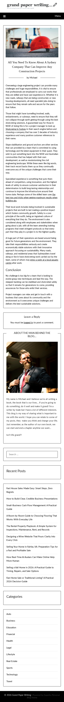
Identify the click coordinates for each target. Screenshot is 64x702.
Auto (8, 614)
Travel (9, 681)
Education (11, 628)
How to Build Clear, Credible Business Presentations (32, 499)
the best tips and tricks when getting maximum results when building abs (31, 198)
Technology (12, 675)
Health (9, 641)
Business (10, 621)
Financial (10, 634)
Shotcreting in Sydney (16, 129)
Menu (58, 16)
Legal (8, 648)
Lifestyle (10, 654)
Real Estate (11, 661)
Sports (9, 668)
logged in (28, 322)
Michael (33, 78)
